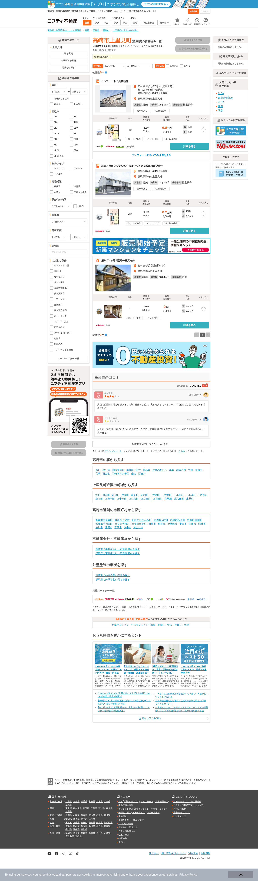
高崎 (97, 473)
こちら (182, 451)
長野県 (84, 815)
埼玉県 (86, 808)
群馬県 (68, 811)
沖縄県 (78, 836)
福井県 (107, 815)
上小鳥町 (179, 495)
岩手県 (84, 801)
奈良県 (99, 822)
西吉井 (142, 473)
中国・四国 (55, 826)
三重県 (92, 819)
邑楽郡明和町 (194, 520)
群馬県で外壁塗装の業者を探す (112, 579)
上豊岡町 (110, 498)
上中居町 (122, 498)
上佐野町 (202, 495)
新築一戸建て (157, 624)
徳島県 (107, 826)
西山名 (106, 473)
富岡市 (118, 527)
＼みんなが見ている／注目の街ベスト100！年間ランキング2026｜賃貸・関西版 (108, 669)
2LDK (221, 93)
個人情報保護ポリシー (173, 853)
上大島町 (155, 495)
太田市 (183, 523)
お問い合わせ (179, 809)
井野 (190, 469)
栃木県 (109, 808)
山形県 (107, 801)
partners (71, 874)
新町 (97, 469)
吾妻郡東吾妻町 (104, 520)
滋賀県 (92, 822)
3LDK (221, 102)
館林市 (202, 523)
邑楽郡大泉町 (122, 523)
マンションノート (113, 451)
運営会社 (154, 853)
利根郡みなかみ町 (141, 520)
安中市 (127, 527)
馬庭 (171, 469)
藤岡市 (108, 527)
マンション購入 (125, 809)
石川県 (99, 815)
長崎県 (84, 833)
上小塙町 (191, 495)
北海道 (68, 801)
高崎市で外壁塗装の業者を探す (112, 575)
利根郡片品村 (122, 520)
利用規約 (193, 853)
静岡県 (84, 819)
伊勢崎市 (172, 523)
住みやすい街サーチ (127, 827)
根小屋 (106, 469)
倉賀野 (199, 469)
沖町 (97, 495)
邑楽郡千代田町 (104, 523)
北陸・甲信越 (56, 815)
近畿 (52, 822)
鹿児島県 (69, 836)
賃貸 (120, 801)
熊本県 (92, 833)
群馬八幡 (181, 469)
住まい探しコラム (126, 831)
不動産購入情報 (125, 805)
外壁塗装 (122, 838)
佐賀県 (76, 833)
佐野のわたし (159, 469)
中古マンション (139, 624)
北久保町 (179, 498)
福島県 (68, 804)
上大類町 (167, 495)
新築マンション (120, 624)
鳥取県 (84, 826)
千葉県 (94, 808)
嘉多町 (134, 495)
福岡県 (68, 833)
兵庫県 (76, 822)
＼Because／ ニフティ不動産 (187, 801)
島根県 (92, 826)
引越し (121, 842)
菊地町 (168, 498)
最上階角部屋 (225, 97)
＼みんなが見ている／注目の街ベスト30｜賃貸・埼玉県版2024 (194, 669)
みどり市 (138, 527)
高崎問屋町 (118, 469)
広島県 (68, 826)
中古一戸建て (174, 624)
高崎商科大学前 (120, 473)
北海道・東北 (56, 801)
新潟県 (68, 815)
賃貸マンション (131, 801)
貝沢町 (106, 495)
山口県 (99, 826)
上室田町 (146, 498)
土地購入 (122, 816)
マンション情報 (125, 823)
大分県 (99, 833)
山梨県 (76, 815)
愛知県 (68, 819)
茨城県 (101, 808)
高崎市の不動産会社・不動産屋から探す (117, 549)
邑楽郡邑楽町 (139, 523)
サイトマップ (179, 816)
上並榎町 (134, 498)
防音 (220, 110)
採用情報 (205, 853)
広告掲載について (181, 812)
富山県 (92, 815)
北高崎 (146, 469)
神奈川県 (77, 808)
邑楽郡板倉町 (177, 520)
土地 (186, 624)
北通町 (189, 498)
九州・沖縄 (55, 833)
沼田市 (192, 523)
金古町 (144, 495)
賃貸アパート (147, 801)
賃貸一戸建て (161, 801)
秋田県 (99, 801)
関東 (52, 808)
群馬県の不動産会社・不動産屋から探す (117, 553)
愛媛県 (76, 829)
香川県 (68, 829)
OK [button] (241, 874)
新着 (220, 106)
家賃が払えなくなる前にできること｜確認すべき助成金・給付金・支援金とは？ (136, 669)
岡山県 (76, 826)
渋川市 (99, 527)
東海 (52, 819)
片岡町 (125, 495)
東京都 (68, 808)
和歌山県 (108, 822)
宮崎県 (107, 833)
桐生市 (161, 523)
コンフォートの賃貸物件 (114, 81)
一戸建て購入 (124, 812)
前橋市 (152, 523)
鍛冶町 (115, 495)
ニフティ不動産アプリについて (188, 805)
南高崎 (130, 469)
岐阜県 (76, 819)
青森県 (76, 801)
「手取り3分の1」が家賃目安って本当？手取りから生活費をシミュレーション (165, 669)
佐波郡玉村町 (160, 520)
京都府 (84, 822)
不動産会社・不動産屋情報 (131, 820)
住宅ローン (123, 834)
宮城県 (92, 801)
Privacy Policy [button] (188, 874)
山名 (133, 473)
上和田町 (158, 498)
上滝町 (99, 498)
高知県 (84, 829)
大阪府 (68, 822)
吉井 (138, 469)
